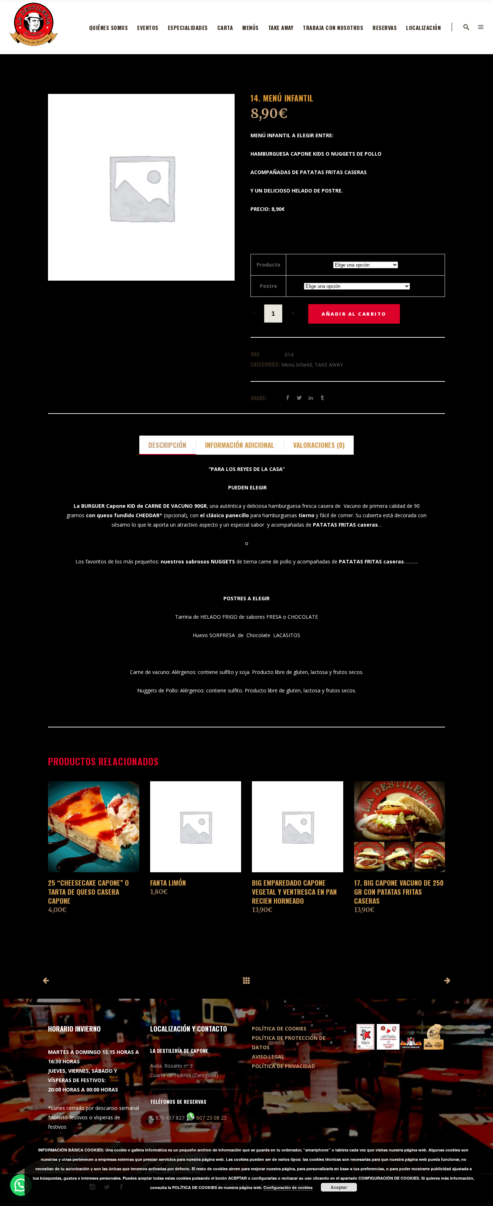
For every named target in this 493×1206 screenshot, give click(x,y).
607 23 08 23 (211, 1118)
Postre (268, 285)
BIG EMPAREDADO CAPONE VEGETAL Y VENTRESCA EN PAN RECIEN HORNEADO (294, 891)
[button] (21, 1185)
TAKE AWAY (329, 364)
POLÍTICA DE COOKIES (279, 1028)
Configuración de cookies (288, 1187)
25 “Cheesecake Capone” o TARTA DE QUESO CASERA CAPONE (88, 891)
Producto (268, 264)
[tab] (167, 445)
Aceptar (339, 1187)
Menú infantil (296, 364)
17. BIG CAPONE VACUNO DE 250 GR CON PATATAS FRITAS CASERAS (399, 891)
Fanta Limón (168, 882)
